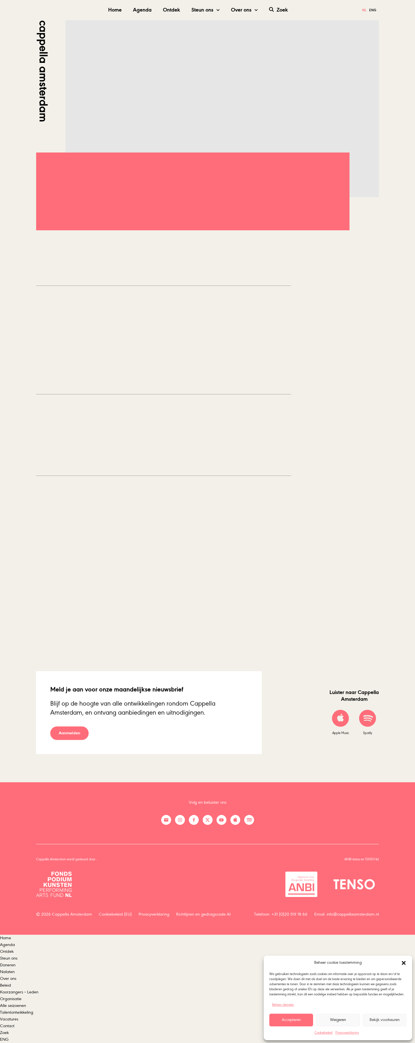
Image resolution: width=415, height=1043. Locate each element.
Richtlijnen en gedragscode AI (203, 914)
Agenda (142, 10)
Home (115, 10)
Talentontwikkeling (16, 1012)
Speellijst (61, 223)
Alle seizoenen (13, 1006)
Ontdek (171, 10)
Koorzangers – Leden (19, 992)
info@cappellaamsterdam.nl (353, 914)
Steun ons (202, 10)
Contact (7, 1026)
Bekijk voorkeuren (385, 1020)
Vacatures (9, 1019)
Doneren (8, 965)
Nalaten (7, 972)
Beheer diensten (283, 1005)
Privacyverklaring (347, 1033)
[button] (404, 963)
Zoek (282, 10)
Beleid (5, 985)
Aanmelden (69, 733)
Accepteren (291, 1020)
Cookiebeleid (323, 1033)
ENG (4, 1039)
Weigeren (338, 1020)
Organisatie (10, 999)
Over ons (241, 10)
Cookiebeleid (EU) (115, 914)
